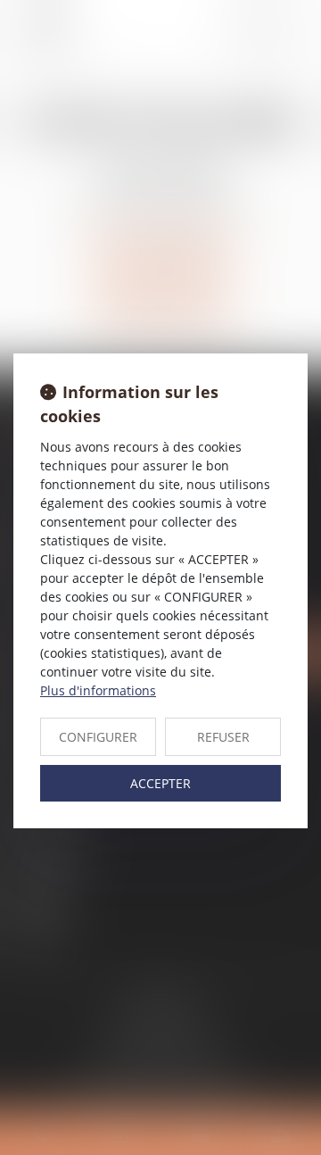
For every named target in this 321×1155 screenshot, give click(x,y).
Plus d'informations (98, 690)
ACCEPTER (160, 783)
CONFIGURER (98, 736)
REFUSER (223, 736)
